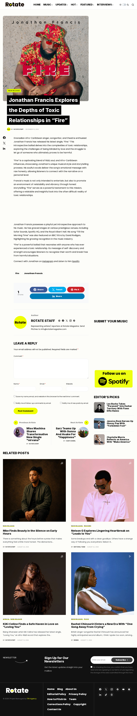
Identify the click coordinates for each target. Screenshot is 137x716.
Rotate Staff (43, 321)
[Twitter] (106, 689)
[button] (124, 5)
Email (43, 384)
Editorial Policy (56, 694)
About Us (71, 689)
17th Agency (32, 698)
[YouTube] (123, 689)
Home (51, 689)
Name (17, 384)
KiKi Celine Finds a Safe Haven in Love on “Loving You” (30, 625)
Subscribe (121, 660)
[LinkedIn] (100, 694)
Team (72, 699)
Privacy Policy (78, 694)
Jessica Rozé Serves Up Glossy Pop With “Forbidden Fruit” (120, 423)
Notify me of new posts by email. (75, 403)
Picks (86, 619)
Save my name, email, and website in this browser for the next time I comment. (48, 396)
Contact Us (54, 709)
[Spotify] (129, 689)
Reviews (87, 526)
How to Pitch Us (56, 699)
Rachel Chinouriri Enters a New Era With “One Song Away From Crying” (102, 625)
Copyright (79, 704)
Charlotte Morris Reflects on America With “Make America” (119, 439)
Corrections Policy (59, 704)
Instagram (47, 261)
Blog (60, 689)
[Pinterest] (117, 689)
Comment (18, 356)
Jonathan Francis (33, 273)
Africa (6, 619)
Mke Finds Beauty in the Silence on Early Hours (30, 532)
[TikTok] (106, 694)
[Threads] (112, 694)
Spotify (75, 261)
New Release (14, 90)
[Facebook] (100, 689)
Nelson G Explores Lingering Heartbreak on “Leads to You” (100, 532)
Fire (17, 273)
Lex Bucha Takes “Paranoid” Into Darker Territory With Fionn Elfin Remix (119, 407)
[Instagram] (112, 689)
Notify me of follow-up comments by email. (33, 403)
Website (69, 384)
